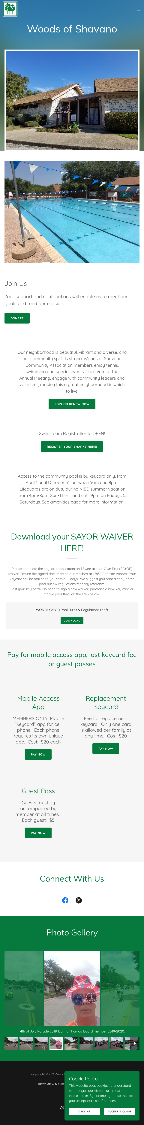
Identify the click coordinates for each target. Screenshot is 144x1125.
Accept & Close (120, 1111)
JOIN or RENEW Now (72, 404)
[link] (10, 9)
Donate (17, 318)
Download (72, 620)
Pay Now (38, 754)
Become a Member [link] (53, 1084)
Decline (84, 1111)
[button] (138, 9)
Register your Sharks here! (72, 446)
